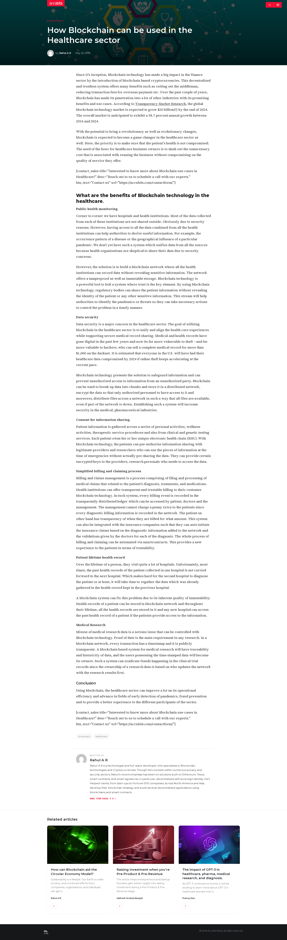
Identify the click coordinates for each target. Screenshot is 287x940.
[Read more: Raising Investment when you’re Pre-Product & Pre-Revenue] (120, 906)
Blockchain (55, 21)
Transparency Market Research (160, 103)
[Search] (270, 5)
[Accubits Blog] (46, 932)
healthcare (101, 736)
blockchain (84, 736)
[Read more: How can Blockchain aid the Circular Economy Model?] (54, 906)
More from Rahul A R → (103, 798)
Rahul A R (65, 53)
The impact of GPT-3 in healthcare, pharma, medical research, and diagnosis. (206, 874)
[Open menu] (278, 5)
